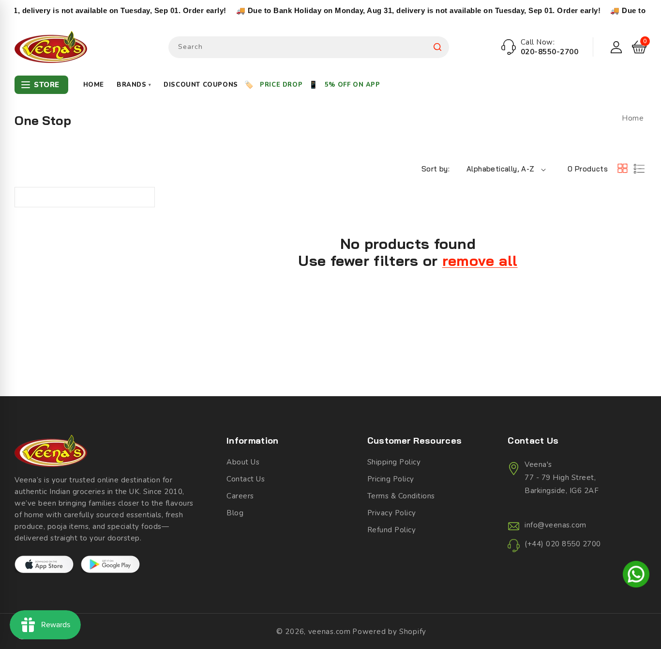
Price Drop (281, 84)
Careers (240, 496)
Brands (134, 84)
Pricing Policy (390, 479)
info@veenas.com (555, 525)
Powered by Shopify (389, 631)
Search (437, 47)
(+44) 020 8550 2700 (563, 544)
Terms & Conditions (401, 496)
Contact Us (245, 479)
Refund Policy (391, 530)
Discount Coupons (201, 84)
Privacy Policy (391, 513)
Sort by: (435, 168)
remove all (480, 260)
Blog (234, 513)
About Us (242, 462)
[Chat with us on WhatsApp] (636, 576)
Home (93, 84)
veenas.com (329, 631)
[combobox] (308, 47)
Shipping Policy (394, 462)
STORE (47, 85)
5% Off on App (352, 84)
